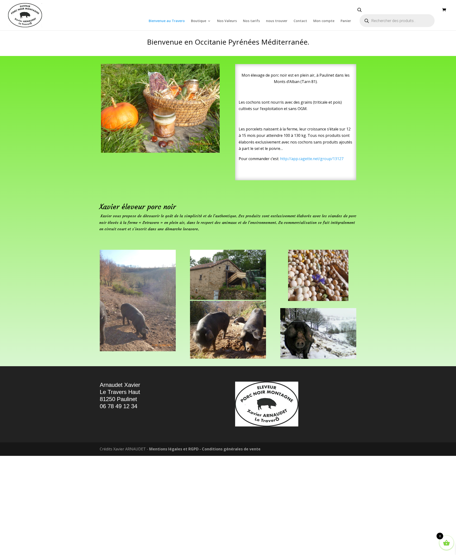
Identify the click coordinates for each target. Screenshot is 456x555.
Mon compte (323, 21)
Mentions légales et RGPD (174, 547)
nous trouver (276, 21)
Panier (346, 21)
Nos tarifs (251, 21)
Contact (300, 21)
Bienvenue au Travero (167, 21)
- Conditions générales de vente (230, 547)
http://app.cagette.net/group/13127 (311, 257)
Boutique (198, 21)
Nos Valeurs (227, 21)
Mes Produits (228, 88)
